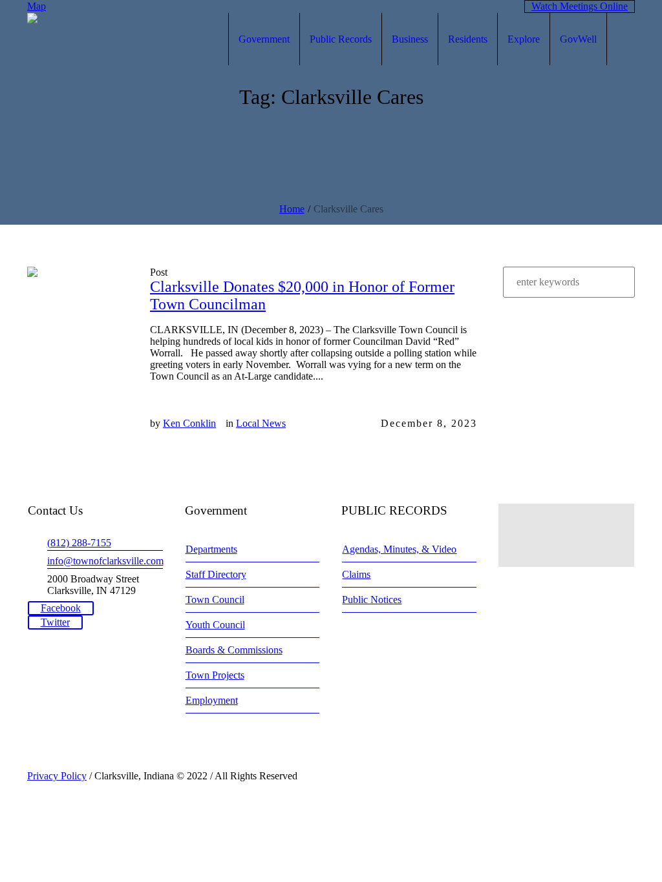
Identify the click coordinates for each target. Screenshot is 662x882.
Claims (356, 574)
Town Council (215, 599)
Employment (212, 700)
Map (36, 6)
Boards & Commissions (234, 649)
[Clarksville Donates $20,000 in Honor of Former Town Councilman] (79, 318)
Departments (211, 549)
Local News (261, 423)
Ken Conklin (189, 423)
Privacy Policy (57, 775)
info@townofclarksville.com (105, 560)
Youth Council (215, 624)
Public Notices (371, 599)
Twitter (55, 622)
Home (291, 208)
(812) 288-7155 (79, 542)
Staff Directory (216, 574)
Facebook (61, 607)
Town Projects (215, 675)
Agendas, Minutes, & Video (399, 549)
